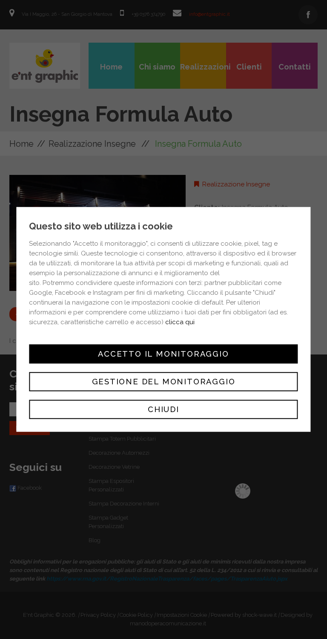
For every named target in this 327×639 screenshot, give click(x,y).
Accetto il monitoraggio (163, 353)
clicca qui (180, 322)
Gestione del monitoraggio (163, 381)
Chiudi (163, 409)
